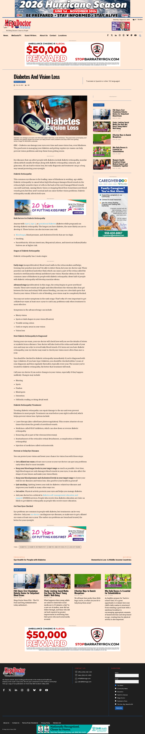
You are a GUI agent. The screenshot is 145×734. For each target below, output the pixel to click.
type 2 (33, 229)
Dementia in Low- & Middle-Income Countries (111, 565)
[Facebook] (108, 41)
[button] (140, 40)
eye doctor (35, 520)
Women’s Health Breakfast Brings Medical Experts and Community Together (120, 168)
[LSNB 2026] (113, 212)
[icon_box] (83, 677)
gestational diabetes (47, 229)
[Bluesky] (128, 41)
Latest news (98, 110)
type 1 (27, 229)
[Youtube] (135, 41)
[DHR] (72, 733)
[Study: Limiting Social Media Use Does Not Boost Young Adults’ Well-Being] (102, 132)
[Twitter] (112, 41)
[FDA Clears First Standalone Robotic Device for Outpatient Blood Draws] (102, 119)
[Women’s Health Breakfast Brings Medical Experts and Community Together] (102, 169)
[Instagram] (120, 41)
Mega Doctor (121, 703)
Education (120, 697)
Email (116, 684)
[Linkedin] (116, 41)
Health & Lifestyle (19, 87)
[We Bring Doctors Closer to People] (17, 677)
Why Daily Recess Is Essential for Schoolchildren (120, 154)
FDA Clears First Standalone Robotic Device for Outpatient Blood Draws (121, 118)
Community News (122, 694)
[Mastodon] (131, 41)
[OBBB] (121, 31)
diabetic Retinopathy (37, 552)
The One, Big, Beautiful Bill (125, 709)
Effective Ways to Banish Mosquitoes (122, 141)
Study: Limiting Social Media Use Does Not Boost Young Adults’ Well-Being (121, 130)
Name (116, 678)
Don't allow (98, 3)
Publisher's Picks (122, 706)
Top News (120, 690)
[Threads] (124, 41)
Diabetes (23, 552)
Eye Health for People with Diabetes (30, 565)
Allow (106, 3)
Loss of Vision (74, 552)
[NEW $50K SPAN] (72, 59)
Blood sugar (21, 240)
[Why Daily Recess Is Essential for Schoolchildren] (102, 157)
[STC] (72, 14)
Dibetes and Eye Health (57, 552)
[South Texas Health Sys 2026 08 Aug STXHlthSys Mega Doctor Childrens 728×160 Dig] (50, 213)
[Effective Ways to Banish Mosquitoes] (102, 144)
